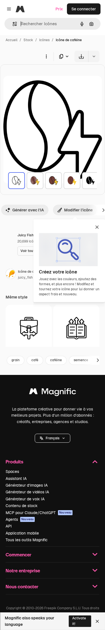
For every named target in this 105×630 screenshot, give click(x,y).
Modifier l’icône (78, 210)
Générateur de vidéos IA (27, 491)
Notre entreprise (23, 570)
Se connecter (83, 8)
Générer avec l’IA (28, 210)
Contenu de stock (22, 505)
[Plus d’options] (46, 56)
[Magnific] (52, 392)
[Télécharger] (81, 56)
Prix (59, 8)
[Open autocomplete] (12, 24)
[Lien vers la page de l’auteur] (11, 275)
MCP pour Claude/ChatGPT (38, 512)
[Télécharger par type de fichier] (64, 56)
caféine (56, 360)
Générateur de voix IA (25, 498)
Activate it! (79, 621)
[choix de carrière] (29, 328)
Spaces (12, 471)
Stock (28, 40)
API (9, 526)
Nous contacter (22, 586)
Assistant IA (16, 478)
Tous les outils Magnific (27, 539)
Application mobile (22, 533)
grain (15, 360)
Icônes (44, 40)
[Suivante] (98, 360)
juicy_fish (25, 277)
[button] (52, 438)
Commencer (18, 554)
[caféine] (16, 180)
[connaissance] (76, 328)
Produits (14, 462)
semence (81, 360)
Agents (20, 519)
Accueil (11, 40)
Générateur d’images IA (27, 485)
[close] (97, 227)
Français (52, 438)
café (34, 360)
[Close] (97, 621)
